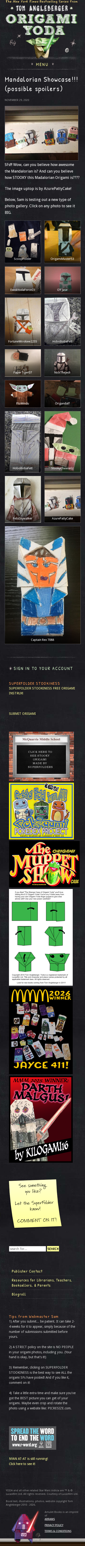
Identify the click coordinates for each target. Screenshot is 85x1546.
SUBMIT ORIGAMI (22, 713)
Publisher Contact (27, 1271)
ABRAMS (50, 1519)
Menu (42, 64)
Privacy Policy (54, 1525)
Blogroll (19, 1294)
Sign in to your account (43, 668)
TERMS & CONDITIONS (58, 1531)
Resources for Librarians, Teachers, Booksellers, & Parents (42, 1282)
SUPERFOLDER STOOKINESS (30, 688)
